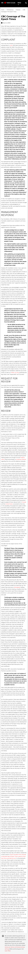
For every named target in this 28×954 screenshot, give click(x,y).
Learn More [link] (8, 950)
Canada (24, 502)
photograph (17, 587)
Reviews (18, 9)
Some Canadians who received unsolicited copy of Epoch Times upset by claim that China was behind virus (13, 856)
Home (3, 9)
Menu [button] (20, 4)
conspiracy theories (21, 459)
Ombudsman (10, 9)
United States (9, 504)
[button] (26, 4)
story (11, 45)
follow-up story (15, 372)
